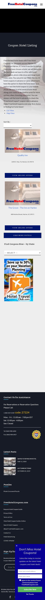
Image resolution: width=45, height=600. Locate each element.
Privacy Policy (8, 513)
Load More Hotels (22, 235)
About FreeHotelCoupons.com (13, 529)
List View (10, 110)
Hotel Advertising (9, 537)
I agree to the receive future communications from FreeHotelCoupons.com (31, 582)
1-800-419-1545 (9, 413)
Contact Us (7, 533)
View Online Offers (22, 175)
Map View (10, 113)
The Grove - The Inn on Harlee (22, 207)
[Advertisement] (18, 347)
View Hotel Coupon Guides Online (15, 521)
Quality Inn (22, 155)
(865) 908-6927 (11, 434)
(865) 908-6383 (11, 431)
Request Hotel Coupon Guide (13, 509)
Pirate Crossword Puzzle (11, 491)
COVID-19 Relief (9, 541)
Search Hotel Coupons (11, 525)
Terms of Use (8, 517)
